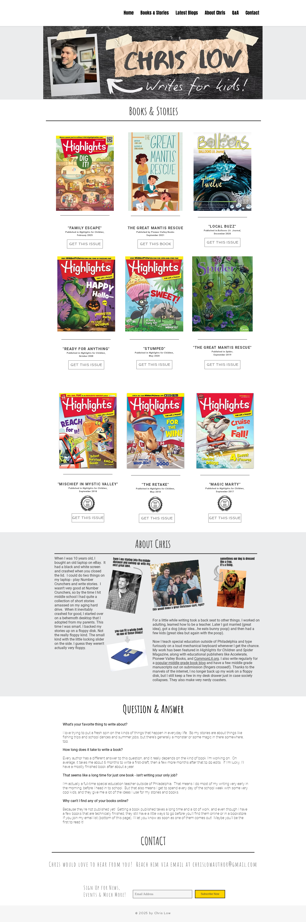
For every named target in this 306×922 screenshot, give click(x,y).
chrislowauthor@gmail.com (225, 864)
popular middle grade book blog (180, 663)
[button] (186, 13)
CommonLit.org (206, 658)
